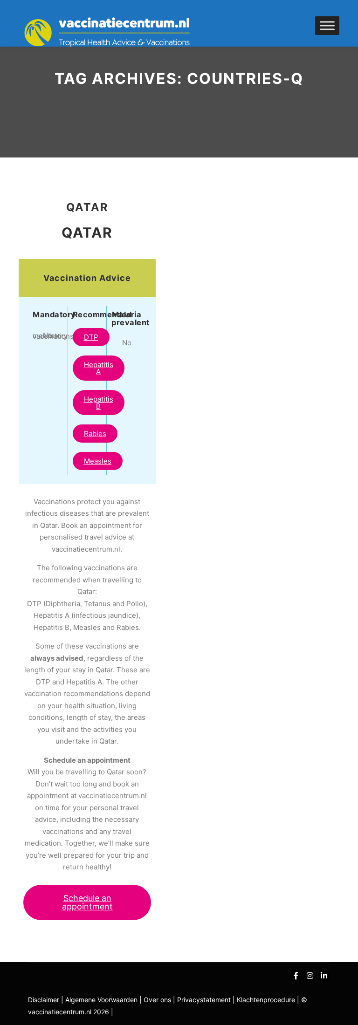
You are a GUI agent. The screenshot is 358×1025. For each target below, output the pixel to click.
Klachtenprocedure (266, 1000)
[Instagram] (310, 976)
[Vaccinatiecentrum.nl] (112, 32)
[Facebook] (296, 976)
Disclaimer (43, 1000)
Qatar (87, 207)
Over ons (158, 1000)
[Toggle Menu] (327, 25)
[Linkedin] (324, 976)
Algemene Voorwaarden (101, 1000)
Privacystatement (205, 1000)
